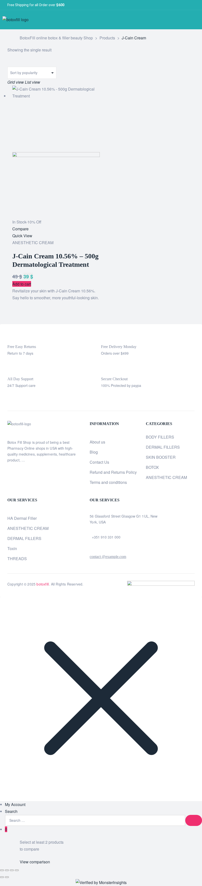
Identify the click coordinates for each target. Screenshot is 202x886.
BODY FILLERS (160, 437)
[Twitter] (175, 5)
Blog (94, 452)
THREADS (17, 558)
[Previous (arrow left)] (2, 877)
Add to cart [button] (21, 284)
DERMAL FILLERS (163, 447)
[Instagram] (183, 5)
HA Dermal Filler (22, 518)
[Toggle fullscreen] (7, 870)
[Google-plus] (192, 5)
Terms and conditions (108, 482)
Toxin (12, 548)
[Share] (12, 870)
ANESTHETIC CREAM (32, 242)
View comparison (35, 862)
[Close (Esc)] (17, 870)
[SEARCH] (193, 820)
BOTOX (152, 467)
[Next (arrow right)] (7, 877)
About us (97, 442)
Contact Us (99, 462)
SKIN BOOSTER (161, 457)
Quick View (22, 235)
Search (11, 811)
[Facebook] (167, 5)
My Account (15, 804)
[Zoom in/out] (2, 870)
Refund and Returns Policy (113, 472)
